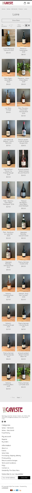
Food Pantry (6, 433)
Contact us (5, 468)
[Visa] (14, 490)
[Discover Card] (20, 490)
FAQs (3, 465)
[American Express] (17, 490)
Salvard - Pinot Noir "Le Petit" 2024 (23, 295)
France (21, 9)
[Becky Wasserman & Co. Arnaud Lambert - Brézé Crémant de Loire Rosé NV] (23, 159)
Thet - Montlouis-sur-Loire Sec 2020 (8, 234)
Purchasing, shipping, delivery (11, 455)
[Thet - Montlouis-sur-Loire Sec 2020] (8, 221)
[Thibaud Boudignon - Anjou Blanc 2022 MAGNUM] (23, 190)
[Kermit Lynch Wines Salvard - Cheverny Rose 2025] (8, 283)
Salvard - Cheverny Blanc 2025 (8, 384)
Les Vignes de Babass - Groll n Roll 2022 (8, 141)
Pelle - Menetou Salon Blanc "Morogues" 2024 (8, 202)
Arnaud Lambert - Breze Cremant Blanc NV (23, 354)
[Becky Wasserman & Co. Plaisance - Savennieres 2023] (23, 38)
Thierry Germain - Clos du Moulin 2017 (23, 325)
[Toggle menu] (28, 3)
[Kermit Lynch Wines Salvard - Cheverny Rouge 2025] (8, 313)
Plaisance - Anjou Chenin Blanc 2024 (23, 80)
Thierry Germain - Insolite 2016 (23, 263)
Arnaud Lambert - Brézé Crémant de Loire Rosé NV (23, 171)
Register (4, 439)
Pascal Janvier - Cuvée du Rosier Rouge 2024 (23, 141)
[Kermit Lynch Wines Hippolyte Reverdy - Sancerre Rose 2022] (8, 251)
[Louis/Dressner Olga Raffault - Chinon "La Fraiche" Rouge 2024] (8, 159)
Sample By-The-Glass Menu (11, 470)
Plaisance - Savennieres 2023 (23, 50)
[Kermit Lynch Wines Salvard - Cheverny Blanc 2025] (8, 372)
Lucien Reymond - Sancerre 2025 (8, 49)
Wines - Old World (12, 9)
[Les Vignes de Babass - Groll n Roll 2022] (8, 129)
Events (4, 450)
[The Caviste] (8, 3)
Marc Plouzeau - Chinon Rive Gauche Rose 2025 (23, 110)
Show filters (16, 20)
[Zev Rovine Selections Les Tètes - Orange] (8, 97)
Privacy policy (6, 458)
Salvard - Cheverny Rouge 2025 (8, 325)
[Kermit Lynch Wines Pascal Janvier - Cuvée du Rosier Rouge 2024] (23, 129)
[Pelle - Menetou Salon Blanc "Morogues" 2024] (8, 190)
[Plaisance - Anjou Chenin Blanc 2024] (23, 68)
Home (3, 9)
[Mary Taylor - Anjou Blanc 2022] (8, 68)
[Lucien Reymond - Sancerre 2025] (8, 38)
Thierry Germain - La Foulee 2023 (23, 383)
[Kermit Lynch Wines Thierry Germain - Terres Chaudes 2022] (8, 342)
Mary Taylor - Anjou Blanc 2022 (8, 80)
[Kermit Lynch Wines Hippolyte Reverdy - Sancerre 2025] (23, 221)
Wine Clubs (5, 453)
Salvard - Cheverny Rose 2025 (8, 295)
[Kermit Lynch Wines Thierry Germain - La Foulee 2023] (23, 372)
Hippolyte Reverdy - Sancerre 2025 (23, 234)
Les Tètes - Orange (8, 109)
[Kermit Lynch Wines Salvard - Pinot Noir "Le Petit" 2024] (23, 283)
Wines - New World (8, 430)
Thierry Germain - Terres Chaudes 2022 (8, 354)
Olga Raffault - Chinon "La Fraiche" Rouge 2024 (8, 171)
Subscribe (24, 478)
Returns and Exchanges (9, 460)
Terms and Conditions (9, 463)
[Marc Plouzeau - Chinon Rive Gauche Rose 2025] (23, 97)
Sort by (11, 25)
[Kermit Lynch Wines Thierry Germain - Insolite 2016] (23, 251)
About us (5, 448)
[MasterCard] (11, 490)
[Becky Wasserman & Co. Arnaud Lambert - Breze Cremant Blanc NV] (23, 342)
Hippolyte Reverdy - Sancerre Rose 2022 (8, 264)
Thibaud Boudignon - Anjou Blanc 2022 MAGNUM (23, 203)
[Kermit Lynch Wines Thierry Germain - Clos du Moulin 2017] (23, 313)
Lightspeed (5, 487)
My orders (5, 442)
